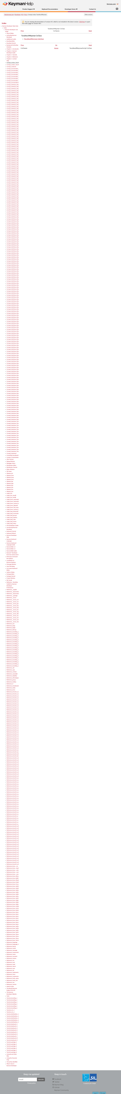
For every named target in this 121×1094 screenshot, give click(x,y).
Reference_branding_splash (13, 664)
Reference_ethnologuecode (13, 678)
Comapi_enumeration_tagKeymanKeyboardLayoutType (13, 76)
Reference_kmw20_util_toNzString (13, 862)
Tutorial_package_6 (12, 1052)
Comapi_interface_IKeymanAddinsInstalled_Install (13, 108)
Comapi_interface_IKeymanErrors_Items (13, 169)
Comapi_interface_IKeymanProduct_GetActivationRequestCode (13, 365)
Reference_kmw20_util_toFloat (13, 858)
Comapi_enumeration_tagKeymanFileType (13, 70)
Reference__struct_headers (13, 605)
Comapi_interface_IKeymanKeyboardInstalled (13, 217)
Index (5, 28)
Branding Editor (11, 41)
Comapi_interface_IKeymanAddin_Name (13, 91)
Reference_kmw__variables (13, 872)
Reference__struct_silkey (13, 613)
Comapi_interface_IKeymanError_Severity (13, 163)
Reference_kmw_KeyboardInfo (13, 910)
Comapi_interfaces (11, 453)
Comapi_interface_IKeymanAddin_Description (13, 86)
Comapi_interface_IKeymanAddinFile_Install (13, 96)
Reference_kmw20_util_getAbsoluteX (13, 840)
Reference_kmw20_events (13, 750)
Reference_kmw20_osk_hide (13, 766)
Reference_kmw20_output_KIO (13, 796)
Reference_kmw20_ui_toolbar (13, 824)
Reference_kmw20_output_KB (13, 782)
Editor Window (11, 469)
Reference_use (10, 982)
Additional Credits (11, 39)
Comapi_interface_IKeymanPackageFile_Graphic (13, 311)
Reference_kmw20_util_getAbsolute (13, 838)
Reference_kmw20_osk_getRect (13, 764)
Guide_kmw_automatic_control (13, 499)
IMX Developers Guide (12, 525)
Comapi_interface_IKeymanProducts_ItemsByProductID (13, 401)
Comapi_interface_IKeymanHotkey (13, 175)
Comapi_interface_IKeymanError (13, 151)
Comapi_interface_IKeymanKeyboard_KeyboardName (13, 205)
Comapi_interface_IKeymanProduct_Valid (13, 391)
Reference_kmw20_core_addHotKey (13, 710)
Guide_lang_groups (12, 515)
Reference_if (10, 684)
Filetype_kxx (10, 489)
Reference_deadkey (12, 676)
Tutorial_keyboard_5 (12, 1032)
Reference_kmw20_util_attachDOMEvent (13, 828)
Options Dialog (10, 572)
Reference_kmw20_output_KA (13, 780)
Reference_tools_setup (13, 978)
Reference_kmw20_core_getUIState (13, 730)
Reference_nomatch (12, 956)
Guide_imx (9, 493)
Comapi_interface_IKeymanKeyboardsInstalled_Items (13, 247)
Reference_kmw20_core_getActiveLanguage (13, 722)
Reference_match (11, 948)
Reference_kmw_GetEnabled (13, 892)
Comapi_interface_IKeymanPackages (13, 325)
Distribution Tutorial (12, 467)
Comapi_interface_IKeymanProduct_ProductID (13, 379)
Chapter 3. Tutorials (12, 55)
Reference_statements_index (13, 972)
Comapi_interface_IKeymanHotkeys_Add (13, 183)
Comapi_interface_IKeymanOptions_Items (13, 297)
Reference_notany (11, 958)
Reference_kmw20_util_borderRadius (13, 830)
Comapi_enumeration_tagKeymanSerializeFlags (13, 80)
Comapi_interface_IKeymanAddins (13, 104)
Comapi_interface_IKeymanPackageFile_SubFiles (13, 317)
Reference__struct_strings (13, 617)
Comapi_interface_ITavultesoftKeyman (13, 421)
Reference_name (11, 954)
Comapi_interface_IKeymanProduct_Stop (13, 387)
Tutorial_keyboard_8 (12, 1038)
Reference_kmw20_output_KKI (13, 798)
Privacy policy (31, 1083)
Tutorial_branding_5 (12, 1006)
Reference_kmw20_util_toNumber (13, 860)
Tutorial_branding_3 (12, 1002)
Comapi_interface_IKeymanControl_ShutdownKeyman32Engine (13, 137)
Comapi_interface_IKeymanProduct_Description (13, 359)
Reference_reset (11, 964)
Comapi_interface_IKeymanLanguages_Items (13, 273)
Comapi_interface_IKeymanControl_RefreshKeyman (13, 133)
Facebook (57, 1079)
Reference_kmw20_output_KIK (13, 794)
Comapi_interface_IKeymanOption (13, 281)
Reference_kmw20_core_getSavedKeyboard (13, 728)
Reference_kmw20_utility (13, 864)
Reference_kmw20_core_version (13, 748)
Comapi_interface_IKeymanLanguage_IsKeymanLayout (13, 261)
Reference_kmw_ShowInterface (13, 936)
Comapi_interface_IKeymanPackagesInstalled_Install (13, 333)
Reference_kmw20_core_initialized (13, 736)
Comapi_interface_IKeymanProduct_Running (13, 383)
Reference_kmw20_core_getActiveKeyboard (13, 720)
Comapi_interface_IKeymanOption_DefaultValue (13, 283)
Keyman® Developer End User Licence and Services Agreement (13, 553)
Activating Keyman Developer (11, 36)
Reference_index (11, 688)
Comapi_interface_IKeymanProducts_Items (13, 399)
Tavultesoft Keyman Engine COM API (12, 989)
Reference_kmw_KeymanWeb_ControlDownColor (13, 912)
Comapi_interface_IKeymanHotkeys (13, 181)
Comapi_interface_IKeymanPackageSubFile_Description (13, 343)
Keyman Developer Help (12, 536)
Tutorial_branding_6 (12, 1008)
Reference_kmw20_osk (13, 758)
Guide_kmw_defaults (12, 505)
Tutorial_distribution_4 (13, 1020)
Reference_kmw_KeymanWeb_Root (13, 924)
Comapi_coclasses (11, 66)
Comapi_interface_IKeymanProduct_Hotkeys (13, 367)
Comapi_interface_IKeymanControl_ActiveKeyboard (13, 121)
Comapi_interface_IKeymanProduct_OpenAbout (13, 371)
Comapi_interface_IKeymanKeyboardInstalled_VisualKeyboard (13, 233)
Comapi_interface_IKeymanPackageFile (13, 309)
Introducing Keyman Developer (12, 528)
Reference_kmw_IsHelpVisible (13, 906)
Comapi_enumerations (13, 82)
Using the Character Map (12, 1059)
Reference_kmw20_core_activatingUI (13, 706)
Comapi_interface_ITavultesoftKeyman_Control (13, 427)
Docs (25, 14)
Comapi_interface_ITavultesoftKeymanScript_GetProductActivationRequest (13, 451)
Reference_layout (11, 946)
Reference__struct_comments (13, 599)
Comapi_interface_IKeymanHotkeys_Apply (13, 185)
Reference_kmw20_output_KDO (13, 792)
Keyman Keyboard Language (11, 540)
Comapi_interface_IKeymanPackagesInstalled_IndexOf (13, 331)
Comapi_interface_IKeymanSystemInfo (13, 403)
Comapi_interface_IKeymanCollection (13, 112)
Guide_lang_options (12, 517)
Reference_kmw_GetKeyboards (13, 894)
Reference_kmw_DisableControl (13, 880)
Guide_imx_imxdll (11, 495)
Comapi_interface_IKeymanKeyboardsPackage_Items (13, 251)
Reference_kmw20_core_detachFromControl (13, 716)
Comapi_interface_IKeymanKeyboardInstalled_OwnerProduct (13, 229)
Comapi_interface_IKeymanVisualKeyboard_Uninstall (13, 419)
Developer (18, 14)
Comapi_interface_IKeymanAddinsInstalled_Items (13, 111)
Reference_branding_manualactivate (13, 658)
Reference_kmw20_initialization (13, 754)
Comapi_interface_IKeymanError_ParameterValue (13, 161)
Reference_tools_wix (12, 980)
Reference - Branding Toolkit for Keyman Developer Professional (12, 585)
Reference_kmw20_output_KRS (13, 808)
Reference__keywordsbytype (13, 593)
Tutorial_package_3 (12, 1046)
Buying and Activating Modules (12, 46)
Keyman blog (58, 1085)
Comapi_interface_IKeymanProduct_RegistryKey (13, 381)
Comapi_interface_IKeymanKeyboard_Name (13, 211)
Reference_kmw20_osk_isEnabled (13, 768)
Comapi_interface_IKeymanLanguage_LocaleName (13, 267)
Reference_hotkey (11, 682)
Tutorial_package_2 (12, 1044)
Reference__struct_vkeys (13, 622)
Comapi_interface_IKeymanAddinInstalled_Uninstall (13, 103)
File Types (9, 471)
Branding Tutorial (11, 43)
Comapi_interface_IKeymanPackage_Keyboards (13, 305)
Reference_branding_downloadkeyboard (13, 634)
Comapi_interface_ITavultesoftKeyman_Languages (13, 433)
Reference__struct (11, 597)
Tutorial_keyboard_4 (12, 1030)
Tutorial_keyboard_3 (12, 1028)
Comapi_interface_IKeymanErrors (13, 165)
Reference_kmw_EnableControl (13, 882)
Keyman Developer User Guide (11, 30)
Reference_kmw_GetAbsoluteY (13, 888)
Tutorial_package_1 (12, 1042)
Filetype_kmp (10, 477)
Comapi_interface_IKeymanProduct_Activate (13, 355)
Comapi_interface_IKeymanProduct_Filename (13, 361)
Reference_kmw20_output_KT (13, 812)
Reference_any (10, 623)
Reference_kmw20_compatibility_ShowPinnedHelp (13, 702)
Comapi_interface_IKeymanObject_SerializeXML (13, 277)
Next (90, 31)
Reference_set (10, 970)
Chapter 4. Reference (12, 57)
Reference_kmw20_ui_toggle (13, 822)
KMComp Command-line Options (12, 557)
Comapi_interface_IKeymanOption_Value (13, 291)
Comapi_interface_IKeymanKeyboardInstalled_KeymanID (13, 223)
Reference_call (10, 668)
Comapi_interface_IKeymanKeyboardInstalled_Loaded (13, 225)
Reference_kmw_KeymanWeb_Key (13, 918)
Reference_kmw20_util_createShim (13, 836)
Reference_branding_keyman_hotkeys (13, 646)
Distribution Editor (11, 465)
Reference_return (11, 966)
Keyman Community (61, 1090)
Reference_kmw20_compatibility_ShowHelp (13, 700)
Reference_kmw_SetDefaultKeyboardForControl (13, 928)
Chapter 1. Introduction (13, 49)
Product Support (27, 9)
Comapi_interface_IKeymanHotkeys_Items (13, 191)
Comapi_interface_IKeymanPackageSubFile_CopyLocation (13, 341)
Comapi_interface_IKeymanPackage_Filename (13, 303)
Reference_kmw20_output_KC (13, 786)
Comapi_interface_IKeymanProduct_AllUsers (13, 357)
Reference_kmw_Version (13, 940)
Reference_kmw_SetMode (13, 932)
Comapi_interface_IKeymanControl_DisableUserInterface (13, 125)
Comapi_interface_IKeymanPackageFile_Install (13, 313)
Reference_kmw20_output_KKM (13, 800)
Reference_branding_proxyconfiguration (13, 662)
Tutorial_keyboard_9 (12, 1040)
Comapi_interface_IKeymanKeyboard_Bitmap (13, 195)
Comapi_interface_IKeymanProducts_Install (13, 397)
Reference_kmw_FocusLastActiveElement (13, 884)
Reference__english (12, 589)
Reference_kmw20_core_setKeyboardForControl (13, 746)
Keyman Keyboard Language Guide (11, 544)
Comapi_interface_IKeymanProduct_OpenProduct (13, 377)
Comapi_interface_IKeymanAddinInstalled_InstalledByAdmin (13, 100)
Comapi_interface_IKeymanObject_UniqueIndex (13, 279)
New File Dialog (11, 566)
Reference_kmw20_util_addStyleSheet (13, 826)
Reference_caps (11, 670)
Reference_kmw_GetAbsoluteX (13, 886)
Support (95, 1093)
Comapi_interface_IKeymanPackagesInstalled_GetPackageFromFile (13, 329)
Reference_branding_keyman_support (13, 656)
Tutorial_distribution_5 (13, 1022)
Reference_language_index (13, 944)
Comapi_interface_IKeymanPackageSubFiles (13, 349)
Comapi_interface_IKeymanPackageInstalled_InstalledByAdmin (13, 321)
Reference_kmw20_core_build (13, 714)
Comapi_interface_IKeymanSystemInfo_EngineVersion (13, 407)
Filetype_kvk (10, 487)
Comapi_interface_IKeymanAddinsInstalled (13, 107)
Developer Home (70, 9)
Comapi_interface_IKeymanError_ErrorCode (13, 155)
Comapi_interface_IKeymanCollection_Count (13, 115)
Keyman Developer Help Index (10, 26)
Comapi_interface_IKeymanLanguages (13, 269)
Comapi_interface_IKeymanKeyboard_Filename (13, 201)
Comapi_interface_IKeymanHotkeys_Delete (13, 189)
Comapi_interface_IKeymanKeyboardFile (13, 213)
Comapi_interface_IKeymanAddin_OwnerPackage (13, 92)
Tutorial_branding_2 (12, 1000)
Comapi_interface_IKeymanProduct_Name (13, 369)
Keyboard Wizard (11, 533)
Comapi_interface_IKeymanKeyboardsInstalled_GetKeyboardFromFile (13, 243)
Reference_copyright (12, 674)
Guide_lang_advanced (12, 511)
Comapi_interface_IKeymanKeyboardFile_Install (13, 215)
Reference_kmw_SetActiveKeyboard (13, 926)
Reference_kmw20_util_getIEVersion (13, 842)
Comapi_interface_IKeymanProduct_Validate (13, 393)
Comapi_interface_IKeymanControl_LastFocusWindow (13, 131)
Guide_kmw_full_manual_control (13, 507)
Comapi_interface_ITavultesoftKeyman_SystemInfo (13, 445)
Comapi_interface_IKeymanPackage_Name (13, 307)
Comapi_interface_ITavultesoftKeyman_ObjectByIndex (13, 435)
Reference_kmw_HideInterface (13, 904)
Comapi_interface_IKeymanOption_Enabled (13, 285)
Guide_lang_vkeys (11, 523)
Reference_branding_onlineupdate (13, 660)
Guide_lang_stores (11, 521)
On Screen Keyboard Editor (12, 569)
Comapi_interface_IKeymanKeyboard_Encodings (13, 199)
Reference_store (11, 974)
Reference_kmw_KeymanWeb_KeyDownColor (13, 920)
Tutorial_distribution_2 (13, 1016)
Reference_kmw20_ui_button (13, 818)
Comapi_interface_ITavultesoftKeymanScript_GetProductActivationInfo (13, 449)
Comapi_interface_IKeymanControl (13, 119)
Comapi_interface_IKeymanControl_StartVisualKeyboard (13, 141)
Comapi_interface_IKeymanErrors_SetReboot (13, 173)
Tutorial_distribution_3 (13, 1018)
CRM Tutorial (10, 459)
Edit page (102, 1093)
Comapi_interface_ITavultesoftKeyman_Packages (13, 439)
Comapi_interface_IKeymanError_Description (13, 153)
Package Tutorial (11, 576)
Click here (82, 22)
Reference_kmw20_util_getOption (13, 844)
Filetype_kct (10, 473)
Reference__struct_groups (13, 603)
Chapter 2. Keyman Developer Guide (12, 52)
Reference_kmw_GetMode (13, 898)
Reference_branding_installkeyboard (13, 638)
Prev (22, 31)
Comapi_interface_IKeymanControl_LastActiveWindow (13, 129)
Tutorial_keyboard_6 (12, 1034)
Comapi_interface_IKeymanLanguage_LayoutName (13, 265)
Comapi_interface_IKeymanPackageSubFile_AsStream (13, 339)
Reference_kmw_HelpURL (13, 900)
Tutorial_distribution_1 (13, 1014)
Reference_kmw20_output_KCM (13, 788)
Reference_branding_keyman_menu (13, 652)
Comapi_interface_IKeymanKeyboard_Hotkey (13, 203)
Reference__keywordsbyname (13, 591)
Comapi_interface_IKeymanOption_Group (13, 287)
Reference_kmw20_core (13, 704)
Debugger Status (11, 463)
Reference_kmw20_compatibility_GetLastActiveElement (13, 696)
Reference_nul (10, 960)
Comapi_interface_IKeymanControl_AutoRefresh (13, 123)
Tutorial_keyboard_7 (12, 1036)
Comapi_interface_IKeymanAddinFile (13, 95)
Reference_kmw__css (12, 866)
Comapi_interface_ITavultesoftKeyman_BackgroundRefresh (13, 425)
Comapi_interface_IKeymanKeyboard (13, 193)
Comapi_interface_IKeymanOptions (13, 293)
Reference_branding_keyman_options (13, 654)
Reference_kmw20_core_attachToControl (13, 712)
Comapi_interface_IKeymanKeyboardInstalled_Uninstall (13, 231)
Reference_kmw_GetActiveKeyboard (13, 890)
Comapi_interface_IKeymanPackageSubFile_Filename (13, 345)
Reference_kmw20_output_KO (13, 804)
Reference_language (12, 942)
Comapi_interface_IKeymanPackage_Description (13, 301)
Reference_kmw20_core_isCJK (13, 738)
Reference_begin (11, 627)
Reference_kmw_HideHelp (13, 902)
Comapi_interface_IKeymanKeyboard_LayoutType (13, 207)
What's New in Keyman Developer (12, 1064)
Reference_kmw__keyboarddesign (13, 868)
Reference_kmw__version (13, 874)
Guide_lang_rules (11, 519)
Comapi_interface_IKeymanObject (13, 275)
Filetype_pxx (10, 491)
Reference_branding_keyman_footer (13, 644)
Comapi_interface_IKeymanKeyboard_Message (13, 209)
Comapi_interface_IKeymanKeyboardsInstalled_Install (13, 245)
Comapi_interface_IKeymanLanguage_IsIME (13, 259)
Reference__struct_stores (13, 615)
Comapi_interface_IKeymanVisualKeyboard (13, 415)
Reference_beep (11, 626)
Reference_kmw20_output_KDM (13, 790)
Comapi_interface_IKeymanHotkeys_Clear (13, 187)
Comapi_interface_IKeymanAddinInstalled (13, 99)
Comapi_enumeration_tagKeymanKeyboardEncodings (13, 72)
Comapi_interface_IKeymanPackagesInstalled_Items (13, 335)
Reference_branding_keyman (13, 640)
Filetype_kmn (10, 475)
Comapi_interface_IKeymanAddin (13, 84)
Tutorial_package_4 (12, 1048)
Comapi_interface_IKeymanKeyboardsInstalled (13, 239)
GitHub (56, 1087)
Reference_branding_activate (13, 632)
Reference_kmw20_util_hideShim (13, 846)
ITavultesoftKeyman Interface (34, 39)
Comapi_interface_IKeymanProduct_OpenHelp (13, 375)
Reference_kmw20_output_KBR (13, 784)
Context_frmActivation (13, 457)
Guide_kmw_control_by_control (13, 503)
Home (56, 48)
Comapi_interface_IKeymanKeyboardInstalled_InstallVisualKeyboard (13, 221)
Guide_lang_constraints (13, 513)
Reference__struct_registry (13, 611)
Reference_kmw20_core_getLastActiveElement (13, 726)
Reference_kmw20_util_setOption (13, 854)
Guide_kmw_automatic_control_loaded (13, 501)
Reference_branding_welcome (13, 666)
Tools (8, 996)
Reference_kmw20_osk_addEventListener (13, 760)
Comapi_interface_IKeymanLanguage (13, 253)
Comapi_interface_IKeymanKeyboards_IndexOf (13, 237)
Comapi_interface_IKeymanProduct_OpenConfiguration (13, 373)
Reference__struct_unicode (13, 619)
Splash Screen (10, 986)
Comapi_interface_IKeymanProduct (13, 353)
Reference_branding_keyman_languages (13, 650)
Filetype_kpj (10, 481)
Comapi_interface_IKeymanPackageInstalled (13, 319)
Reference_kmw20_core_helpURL (13, 732)
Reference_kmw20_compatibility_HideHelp (13, 698)
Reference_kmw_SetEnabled (13, 930)
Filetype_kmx (10, 479)
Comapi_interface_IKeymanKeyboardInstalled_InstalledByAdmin (13, 219)
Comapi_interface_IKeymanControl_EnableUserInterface (13, 127)
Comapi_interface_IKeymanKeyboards (13, 235)
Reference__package (12, 595)
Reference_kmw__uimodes (13, 870)
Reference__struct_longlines (13, 609)
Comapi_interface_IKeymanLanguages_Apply (13, 271)
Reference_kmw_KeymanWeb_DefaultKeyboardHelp (13, 914)
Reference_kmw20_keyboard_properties (13, 756)
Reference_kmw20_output (13, 778)
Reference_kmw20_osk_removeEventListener (13, 772)
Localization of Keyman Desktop (11, 561)
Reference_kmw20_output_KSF (13, 810)
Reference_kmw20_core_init (13, 734)
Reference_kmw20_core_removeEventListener (13, 740)
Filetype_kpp (10, 483)
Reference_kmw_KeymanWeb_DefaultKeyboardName (13, 916)
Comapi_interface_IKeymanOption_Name (13, 289)
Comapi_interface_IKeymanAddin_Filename (13, 88)
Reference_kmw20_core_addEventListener (13, 708)
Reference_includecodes (13, 686)
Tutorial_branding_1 (12, 998)
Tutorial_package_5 (12, 1050)
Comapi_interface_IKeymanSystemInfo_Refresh (13, 411)
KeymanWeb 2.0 (11, 549)
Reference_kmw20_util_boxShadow (13, 832)
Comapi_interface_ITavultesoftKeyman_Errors (13, 429)
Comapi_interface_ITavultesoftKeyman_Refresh (13, 443)
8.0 (22, 14)
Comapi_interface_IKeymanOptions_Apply (13, 295)
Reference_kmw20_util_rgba (13, 850)
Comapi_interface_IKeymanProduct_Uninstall (13, 389)
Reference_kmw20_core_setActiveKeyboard (13, 744)
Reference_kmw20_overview (13, 814)
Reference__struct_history (13, 607)
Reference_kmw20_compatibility (13, 692)
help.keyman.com (9, 14)
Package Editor (10, 574)
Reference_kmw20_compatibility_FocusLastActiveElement (13, 694)
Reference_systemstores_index (13, 976)
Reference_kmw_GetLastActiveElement (13, 896)
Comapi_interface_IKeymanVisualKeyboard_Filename (13, 417)
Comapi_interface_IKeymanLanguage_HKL (13, 257)
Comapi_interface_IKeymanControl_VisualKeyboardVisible (13, 149)
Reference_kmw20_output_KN (13, 802)
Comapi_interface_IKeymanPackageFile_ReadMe (13, 315)
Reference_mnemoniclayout (13, 952)
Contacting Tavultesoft (12, 455)
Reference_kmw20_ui (12, 816)
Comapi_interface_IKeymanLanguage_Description (13, 255)
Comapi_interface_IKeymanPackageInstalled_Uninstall (13, 323)
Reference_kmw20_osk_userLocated (13, 776)
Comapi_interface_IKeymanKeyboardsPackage (13, 249)
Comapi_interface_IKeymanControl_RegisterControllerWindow (13, 135)
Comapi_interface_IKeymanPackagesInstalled (13, 327)
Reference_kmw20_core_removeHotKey (13, 742)
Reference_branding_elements (13, 636)
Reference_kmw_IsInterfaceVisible (13, 908)
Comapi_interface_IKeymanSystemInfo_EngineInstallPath (13, 405)
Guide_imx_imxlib (11, 497)
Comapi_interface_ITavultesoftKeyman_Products (13, 441)
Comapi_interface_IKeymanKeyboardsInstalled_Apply (13, 241)
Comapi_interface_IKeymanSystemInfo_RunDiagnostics (13, 413)
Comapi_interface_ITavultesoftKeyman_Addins (13, 423)
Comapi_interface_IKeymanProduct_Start (13, 385)
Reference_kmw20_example (13, 752)
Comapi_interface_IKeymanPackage (13, 299)
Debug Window (11, 461)
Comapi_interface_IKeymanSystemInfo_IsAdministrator (13, 409)
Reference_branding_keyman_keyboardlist (13, 648)
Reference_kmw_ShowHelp (13, 934)
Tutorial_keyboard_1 (12, 1024)
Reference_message (12, 950)
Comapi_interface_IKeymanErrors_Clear (13, 167)
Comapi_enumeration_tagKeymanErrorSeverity (13, 68)
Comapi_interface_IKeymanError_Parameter (13, 157)
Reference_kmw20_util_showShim (13, 856)
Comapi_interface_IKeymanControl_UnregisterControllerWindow (13, 147)
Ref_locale (9, 580)
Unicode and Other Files (12, 1055)
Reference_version (11, 984)
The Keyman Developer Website (11, 993)
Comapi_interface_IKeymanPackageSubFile (13, 337)
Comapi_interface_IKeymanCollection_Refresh (13, 116)
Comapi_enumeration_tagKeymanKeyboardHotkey (13, 74)
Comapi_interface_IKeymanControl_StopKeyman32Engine (13, 143)
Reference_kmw (11, 690)
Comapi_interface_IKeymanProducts (13, 395)
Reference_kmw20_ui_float (13, 820)
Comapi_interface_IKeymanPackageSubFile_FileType (13, 347)
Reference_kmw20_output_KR (13, 806)
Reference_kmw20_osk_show (13, 774)
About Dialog (10, 33)
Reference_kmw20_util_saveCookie (13, 852)
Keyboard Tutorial (11, 531)
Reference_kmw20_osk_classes (13, 762)
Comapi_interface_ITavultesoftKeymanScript (13, 447)
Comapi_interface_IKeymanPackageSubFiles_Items (13, 351)
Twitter (56, 1082)
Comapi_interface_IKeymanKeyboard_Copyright (13, 197)
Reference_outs (11, 962)
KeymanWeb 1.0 (11, 547)
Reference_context (12, 672)
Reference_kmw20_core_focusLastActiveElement (13, 718)
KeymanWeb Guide (12, 551)
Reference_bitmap (11, 630)
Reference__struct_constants (13, 601)
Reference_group (11, 680)
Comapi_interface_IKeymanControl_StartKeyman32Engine (13, 139)
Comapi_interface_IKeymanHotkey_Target (13, 177)
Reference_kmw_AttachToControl (13, 876)
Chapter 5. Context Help (12, 59)
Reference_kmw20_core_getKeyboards (13, 724)
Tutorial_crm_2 (11, 1012)
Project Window (11, 578)
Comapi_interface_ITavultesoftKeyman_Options (13, 437)
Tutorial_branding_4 (12, 1004)
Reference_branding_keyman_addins (13, 642)
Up (56, 45)
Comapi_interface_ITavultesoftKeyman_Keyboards (13, 431)
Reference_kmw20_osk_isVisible (13, 770)
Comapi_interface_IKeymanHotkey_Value (13, 179)
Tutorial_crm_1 (11, 1010)
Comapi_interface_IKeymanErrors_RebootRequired (13, 171)
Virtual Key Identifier (12, 1062)
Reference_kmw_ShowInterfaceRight (13, 938)
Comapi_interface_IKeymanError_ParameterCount (13, 159)
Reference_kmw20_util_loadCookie (13, 848)
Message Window (11, 564)
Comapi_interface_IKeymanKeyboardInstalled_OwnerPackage (13, 227)
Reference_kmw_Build (12, 878)
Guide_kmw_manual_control (13, 509)
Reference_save (11, 968)
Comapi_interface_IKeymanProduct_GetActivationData (13, 363)
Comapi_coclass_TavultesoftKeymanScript (13, 64)
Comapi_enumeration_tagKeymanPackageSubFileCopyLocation (13, 78)
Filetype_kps (10, 485)
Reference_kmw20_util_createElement (13, 834)
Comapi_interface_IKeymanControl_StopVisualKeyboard (13, 145)
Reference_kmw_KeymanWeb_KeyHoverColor (13, 922)
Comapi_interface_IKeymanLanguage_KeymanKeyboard (13, 263)
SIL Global (93, 1083)
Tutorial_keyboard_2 (12, 1026)
